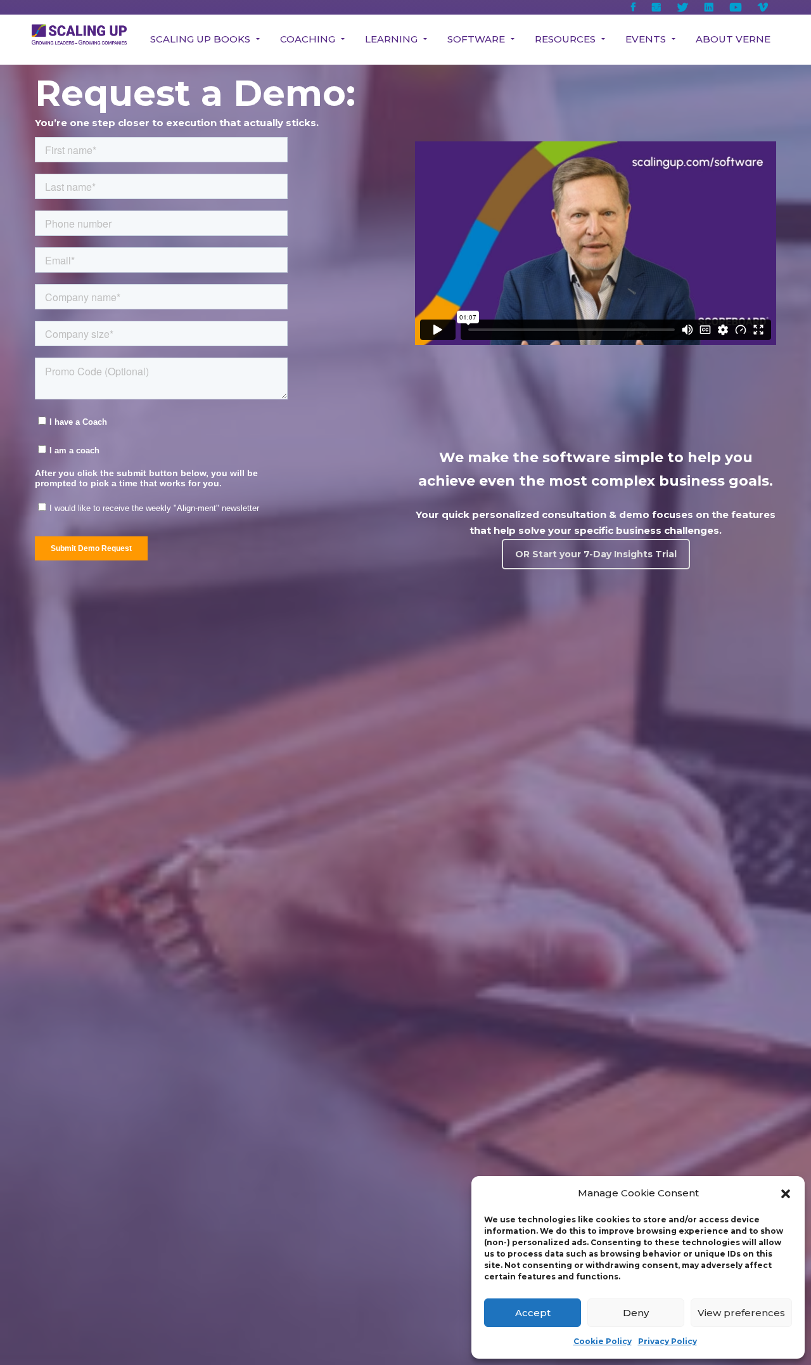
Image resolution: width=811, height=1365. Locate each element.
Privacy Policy (667, 1341)
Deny (636, 1313)
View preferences (741, 1313)
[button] (785, 1193)
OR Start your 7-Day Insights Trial (596, 554)
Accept (533, 1313)
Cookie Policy (602, 1341)
